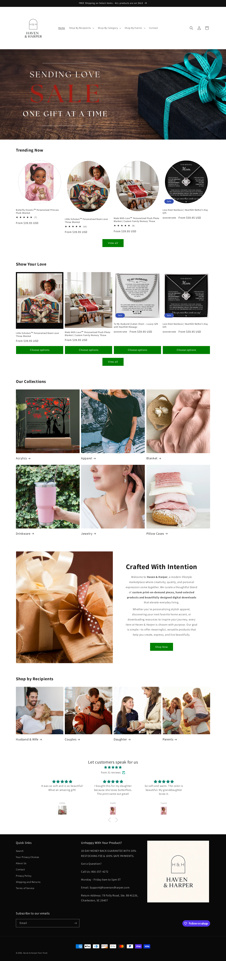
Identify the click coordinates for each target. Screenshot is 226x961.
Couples (70, 739)
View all (113, 243)
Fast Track (42, 953)
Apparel (86, 458)
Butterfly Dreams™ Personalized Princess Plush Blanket (37, 211)
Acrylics (21, 458)
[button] (81, 28)
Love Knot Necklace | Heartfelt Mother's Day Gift (185, 211)
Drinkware (23, 533)
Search (20, 850)
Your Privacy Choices (27, 857)
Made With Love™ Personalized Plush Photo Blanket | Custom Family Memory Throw (136, 220)
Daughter (120, 739)
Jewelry (86, 533)
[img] (113, 767)
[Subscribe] (75, 923)
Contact (20, 869)
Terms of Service (25, 888)
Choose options (39, 350)
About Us (21, 863)
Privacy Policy (23, 875)
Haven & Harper (30, 953)
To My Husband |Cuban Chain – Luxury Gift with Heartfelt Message (136, 325)
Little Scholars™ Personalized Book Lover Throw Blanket (86, 221)
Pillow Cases (155, 533)
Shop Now (161, 646)
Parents (168, 739)
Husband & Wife (27, 739)
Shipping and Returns (28, 882)
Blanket (151, 458)
